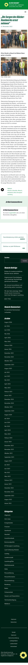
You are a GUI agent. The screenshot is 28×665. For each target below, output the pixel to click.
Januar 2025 (7, 395)
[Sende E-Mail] (2, 189)
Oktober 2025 (8, 361)
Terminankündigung (10, 600)
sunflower (12, 654)
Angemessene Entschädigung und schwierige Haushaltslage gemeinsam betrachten (13, 279)
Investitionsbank (9, 538)
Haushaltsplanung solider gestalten (14, 238)
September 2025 (9, 364)
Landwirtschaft (8, 557)
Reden (6, 588)
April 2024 (7, 430)
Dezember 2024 (9, 399)
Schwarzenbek (8, 592)
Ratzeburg (7, 584)
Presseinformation (9, 577)
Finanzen (7, 526)
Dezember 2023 (9, 445)
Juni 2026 (7, 330)
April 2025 (7, 384)
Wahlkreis (9, 188)
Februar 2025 (8, 391)
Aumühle (15, 190)
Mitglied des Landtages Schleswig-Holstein (16, 5)
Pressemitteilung (9, 580)
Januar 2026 (7, 349)
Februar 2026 (8, 345)
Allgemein (7, 515)
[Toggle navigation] (25, 12)
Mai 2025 (7, 380)
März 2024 (7, 434)
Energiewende (8, 523)
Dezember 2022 (9, 488)
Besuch (20, 190)
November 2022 (9, 492)
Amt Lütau (7, 519)
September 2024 (9, 411)
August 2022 (8, 499)
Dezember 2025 (9, 353)
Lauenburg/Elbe (9, 561)
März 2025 (7, 388)
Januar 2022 (7, 503)
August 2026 (8, 322)
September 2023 (9, 457)
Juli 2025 (7, 372)
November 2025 (9, 357)
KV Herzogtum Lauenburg (11, 546)
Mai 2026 (7, 334)
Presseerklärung (9, 573)
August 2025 (8, 368)
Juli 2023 (7, 465)
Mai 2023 (7, 472)
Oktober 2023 (8, 453)
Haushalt (7, 534)
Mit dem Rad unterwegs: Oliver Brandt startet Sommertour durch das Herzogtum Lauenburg (14, 293)
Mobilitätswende (9, 565)
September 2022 (9, 495)
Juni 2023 (7, 468)
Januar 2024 (7, 442)
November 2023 (9, 449)
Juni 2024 (7, 422)
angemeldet (12, 213)
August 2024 (8, 415)
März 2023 (7, 476)
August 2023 (8, 461)
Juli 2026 (7, 326)
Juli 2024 (7, 418)
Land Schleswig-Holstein (11, 550)
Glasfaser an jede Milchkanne (14, 247)
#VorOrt (10, 190)
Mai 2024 (7, 426)
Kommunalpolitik (9, 542)
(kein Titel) (7, 299)
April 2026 (7, 338)
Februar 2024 (8, 438)
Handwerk (10, 192)
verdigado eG (10, 655)
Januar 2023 (7, 484)
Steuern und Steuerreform (12, 596)
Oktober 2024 (8, 407)
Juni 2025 (7, 376)
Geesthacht (7, 530)
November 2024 (9, 403)
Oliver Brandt (14, 3)
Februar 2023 (8, 480)
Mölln (6, 569)
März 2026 (7, 341)
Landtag (6, 553)
